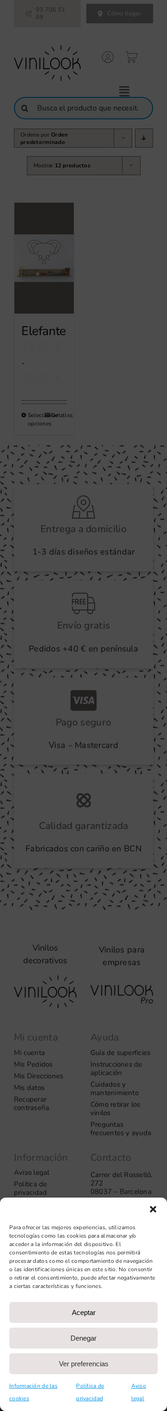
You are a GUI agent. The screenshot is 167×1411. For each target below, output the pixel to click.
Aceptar (84, 1312)
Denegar (83, 1338)
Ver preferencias (84, 1364)
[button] (153, 1209)
